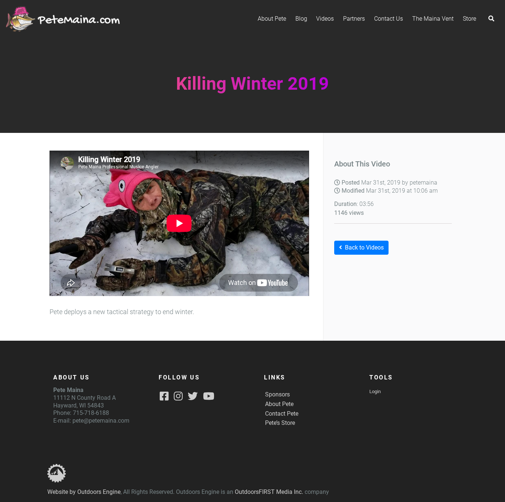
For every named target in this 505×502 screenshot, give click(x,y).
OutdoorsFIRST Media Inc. (269, 491)
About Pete (272, 18)
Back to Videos (364, 247)
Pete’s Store (280, 422)
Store (469, 18)
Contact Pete (281, 413)
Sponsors (277, 394)
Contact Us (388, 18)
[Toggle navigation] (491, 19)
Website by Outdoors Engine (84, 491)
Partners (354, 18)
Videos (325, 18)
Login (375, 391)
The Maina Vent (433, 18)
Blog (301, 18)
